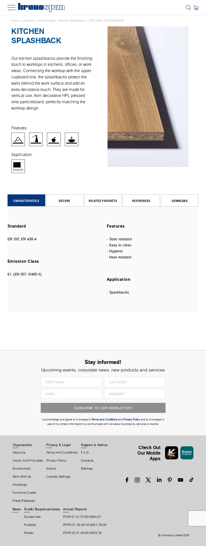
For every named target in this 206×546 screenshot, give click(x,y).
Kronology (20, 485)
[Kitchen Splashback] (148, 96)
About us (19, 453)
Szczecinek (32, 517)
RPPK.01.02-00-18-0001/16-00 (85, 525)
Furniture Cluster (24, 493)
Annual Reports (75, 509)
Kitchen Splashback (72, 20)
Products (29, 20)
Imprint (51, 469)
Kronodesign (47, 20)
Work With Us (22, 477)
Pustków (30, 525)
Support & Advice (94, 444)
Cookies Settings (58, 477)
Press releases (24, 501)
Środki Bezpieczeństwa (42, 509)
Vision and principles (28, 461)
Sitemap (87, 469)
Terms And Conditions (62, 453)
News (17, 509)
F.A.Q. (85, 453)
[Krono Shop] (196, 7)
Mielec (29, 533)
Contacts (87, 461)
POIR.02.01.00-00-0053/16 (82, 533)
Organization (22, 444)
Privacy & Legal (58, 444)
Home (15, 20)
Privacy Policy (56, 461)
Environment (21, 469)
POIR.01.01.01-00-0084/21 (82, 517)
